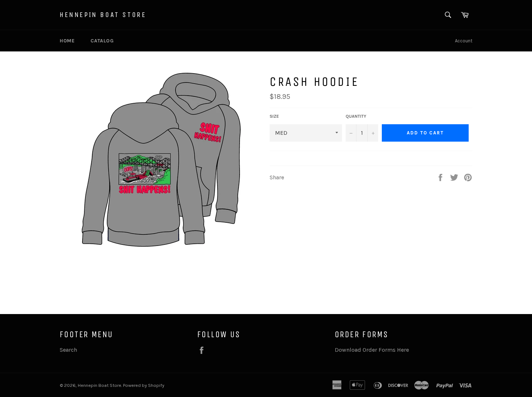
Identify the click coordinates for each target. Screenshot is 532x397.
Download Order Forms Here (372, 349)
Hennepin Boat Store (103, 15)
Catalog (102, 41)
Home (67, 41)
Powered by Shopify (143, 385)
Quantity (356, 116)
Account (463, 40)
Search (68, 349)
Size (274, 116)
